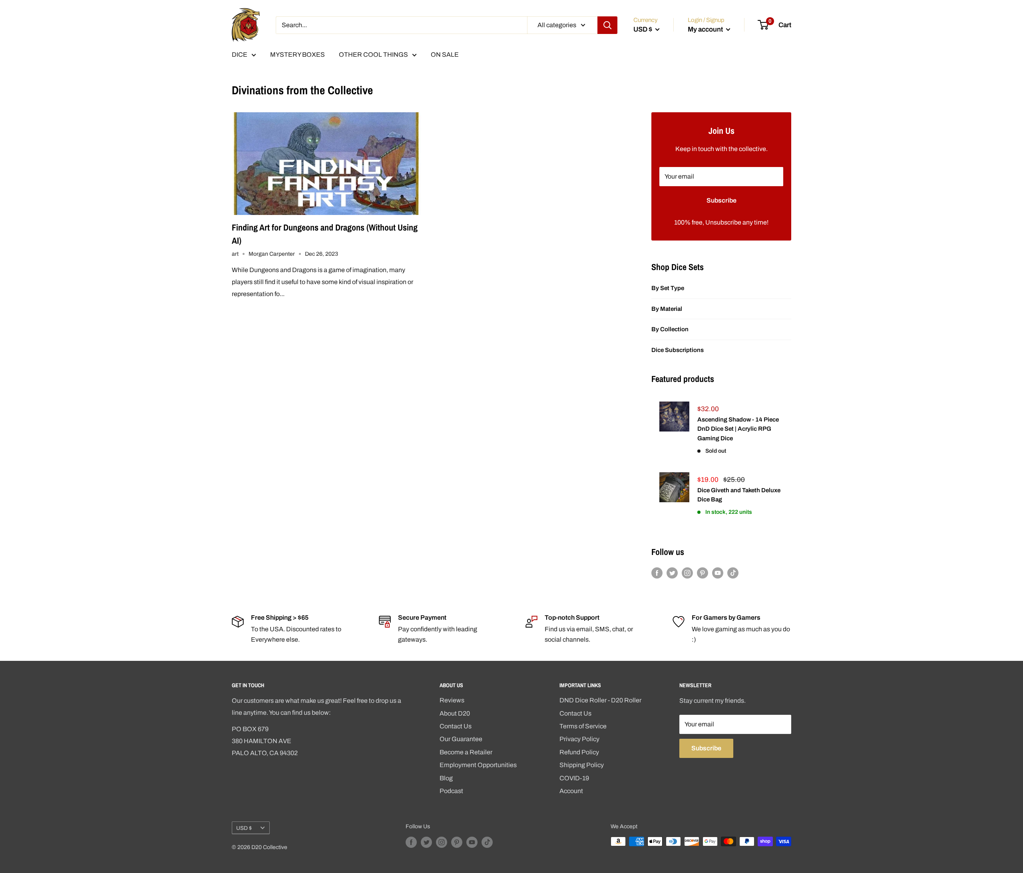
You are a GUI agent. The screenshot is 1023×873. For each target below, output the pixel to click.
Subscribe (721, 200)
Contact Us (456, 726)
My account (706, 29)
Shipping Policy (581, 765)
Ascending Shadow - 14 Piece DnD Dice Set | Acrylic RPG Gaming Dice (738, 428)
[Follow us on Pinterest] (702, 573)
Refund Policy (579, 752)
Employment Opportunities (478, 765)
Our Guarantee (461, 739)
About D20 (455, 713)
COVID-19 (574, 778)
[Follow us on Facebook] (657, 573)
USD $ (244, 828)
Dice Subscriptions (677, 350)
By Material (666, 309)
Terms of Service (583, 726)
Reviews (452, 700)
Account (571, 790)
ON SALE (445, 54)
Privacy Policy (579, 739)
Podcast (451, 790)
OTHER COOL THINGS (373, 54)
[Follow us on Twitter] (672, 573)
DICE (239, 54)
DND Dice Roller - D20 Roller (600, 700)
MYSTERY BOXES (297, 54)
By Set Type (667, 288)
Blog (446, 778)
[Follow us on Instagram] (687, 573)
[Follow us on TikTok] (732, 573)
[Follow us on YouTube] (717, 573)
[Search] (607, 25)
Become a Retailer (466, 752)
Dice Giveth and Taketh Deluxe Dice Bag (738, 495)
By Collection (670, 329)
